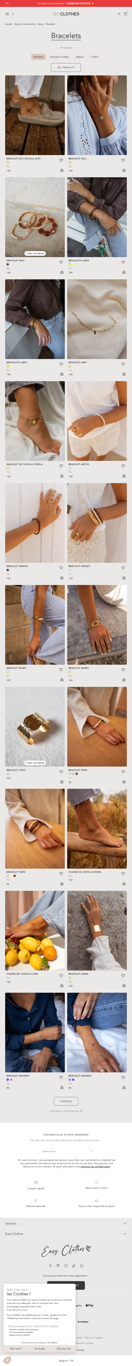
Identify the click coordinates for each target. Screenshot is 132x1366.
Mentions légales (94, 1337)
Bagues (80, 57)
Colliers (94, 57)
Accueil (9, 24)
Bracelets (38, 57)
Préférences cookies (82, 1343)
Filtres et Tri (68, 67)
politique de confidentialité (95, 1166)
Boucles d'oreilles (59, 57)
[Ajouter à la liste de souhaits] (61, 160)
